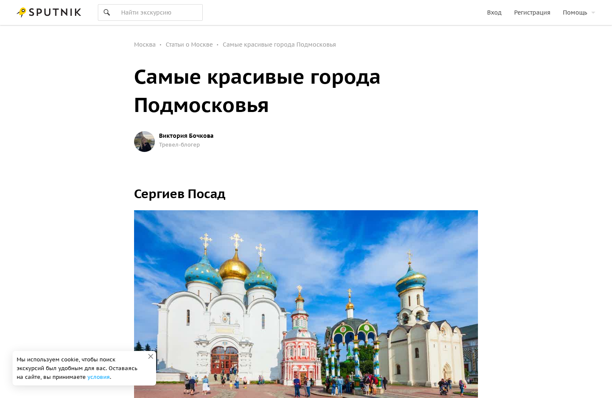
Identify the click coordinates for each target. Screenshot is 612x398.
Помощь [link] (575, 12)
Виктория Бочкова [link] (186, 135)
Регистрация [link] (532, 12)
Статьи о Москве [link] (189, 44)
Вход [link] (494, 12)
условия (98, 377)
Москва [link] (145, 44)
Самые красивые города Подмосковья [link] (279, 44)
